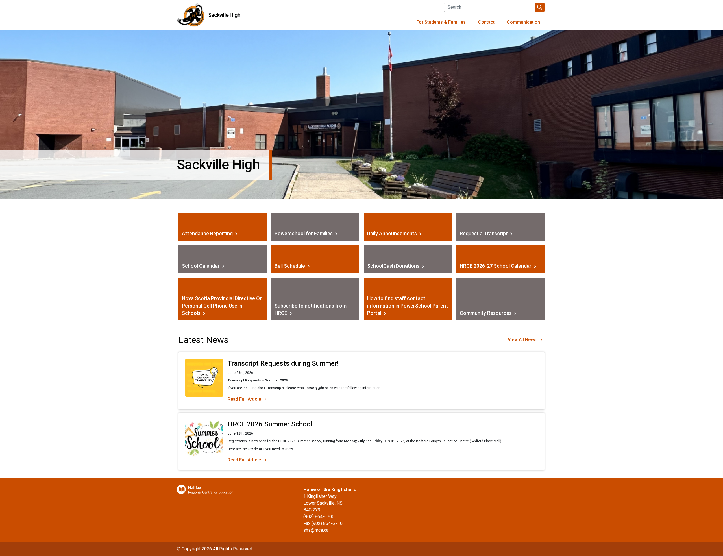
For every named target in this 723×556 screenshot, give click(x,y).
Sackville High (224, 15)
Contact (486, 22)
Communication (523, 22)
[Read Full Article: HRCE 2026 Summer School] (204, 441)
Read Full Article (244, 399)
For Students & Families (441, 22)
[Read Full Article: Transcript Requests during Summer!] (204, 381)
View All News (522, 339)
